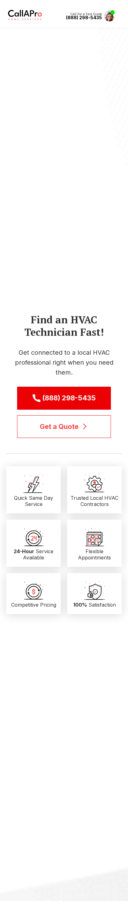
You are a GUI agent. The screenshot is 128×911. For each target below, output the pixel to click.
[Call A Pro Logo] (25, 19)
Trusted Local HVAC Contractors (94, 501)
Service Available (33, 554)
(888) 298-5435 (84, 18)
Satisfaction (94, 605)
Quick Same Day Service (33, 501)
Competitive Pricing (33, 605)
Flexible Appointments (94, 554)
